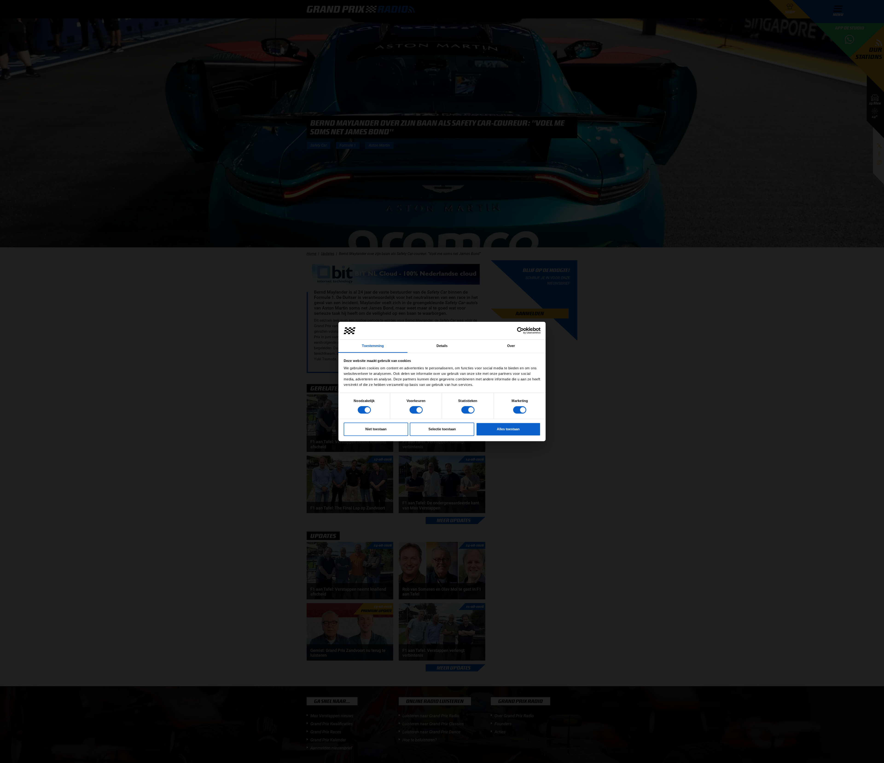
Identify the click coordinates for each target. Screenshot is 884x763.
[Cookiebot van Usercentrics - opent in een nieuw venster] (520, 330)
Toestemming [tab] (373, 346)
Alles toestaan (508, 429)
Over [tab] (511, 346)
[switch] (416, 410)
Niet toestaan (376, 429)
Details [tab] (442, 346)
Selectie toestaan (442, 429)
